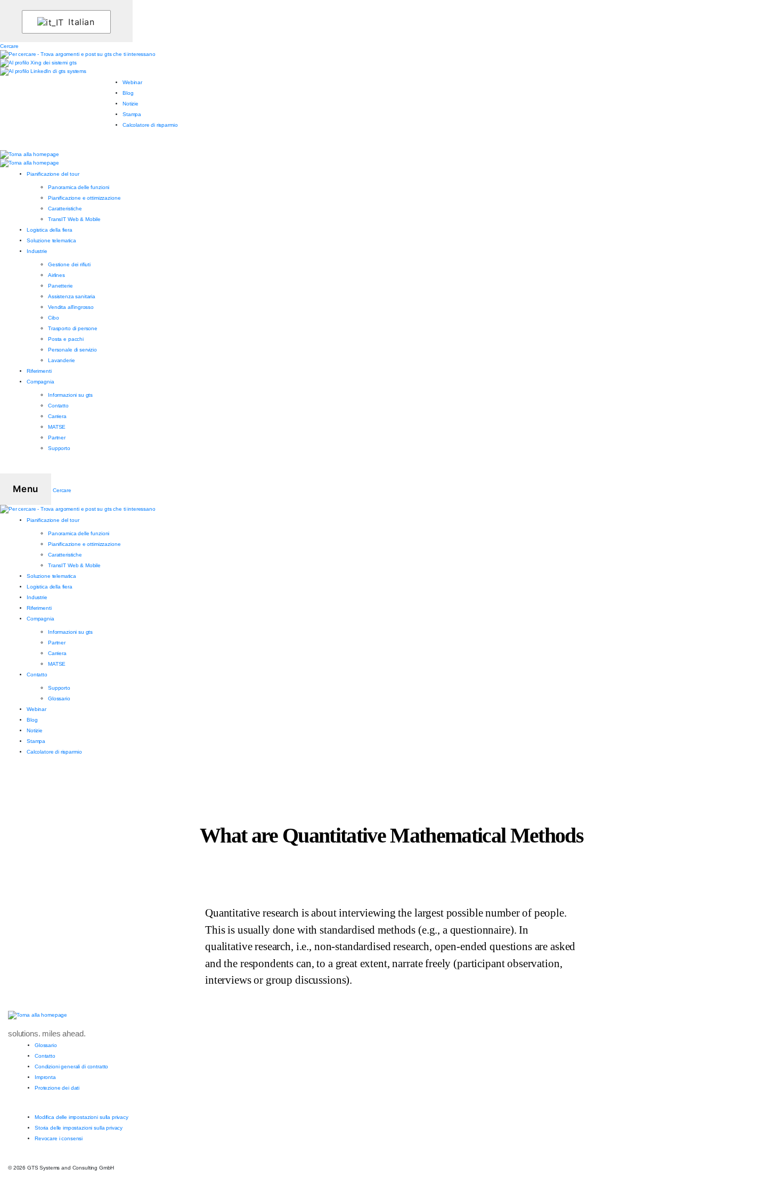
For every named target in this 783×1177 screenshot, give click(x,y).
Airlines (56, 275)
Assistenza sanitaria (71, 296)
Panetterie (60, 286)
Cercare (9, 46)
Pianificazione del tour (53, 174)
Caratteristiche (65, 208)
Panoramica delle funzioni (78, 187)
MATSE (57, 427)
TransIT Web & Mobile (74, 219)
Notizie (130, 104)
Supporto (59, 448)
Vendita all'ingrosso (71, 307)
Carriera (57, 416)
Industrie (37, 251)
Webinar (132, 82)
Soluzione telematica (51, 240)
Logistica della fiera (49, 230)
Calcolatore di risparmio (150, 125)
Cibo (53, 318)
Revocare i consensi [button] (59, 1138)
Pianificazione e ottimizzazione (84, 198)
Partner (57, 437)
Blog (128, 93)
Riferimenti (39, 371)
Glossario (59, 698)
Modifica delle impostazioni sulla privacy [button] (81, 1117)
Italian (80, 22)
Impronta (45, 1077)
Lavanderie (61, 360)
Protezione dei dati (57, 1088)
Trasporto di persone (72, 328)
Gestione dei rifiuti (69, 264)
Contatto (58, 405)
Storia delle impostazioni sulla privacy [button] (79, 1128)
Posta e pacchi (66, 339)
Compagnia (40, 382)
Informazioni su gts (70, 395)
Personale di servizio (72, 350)
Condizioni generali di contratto (71, 1066)
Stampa (132, 114)
